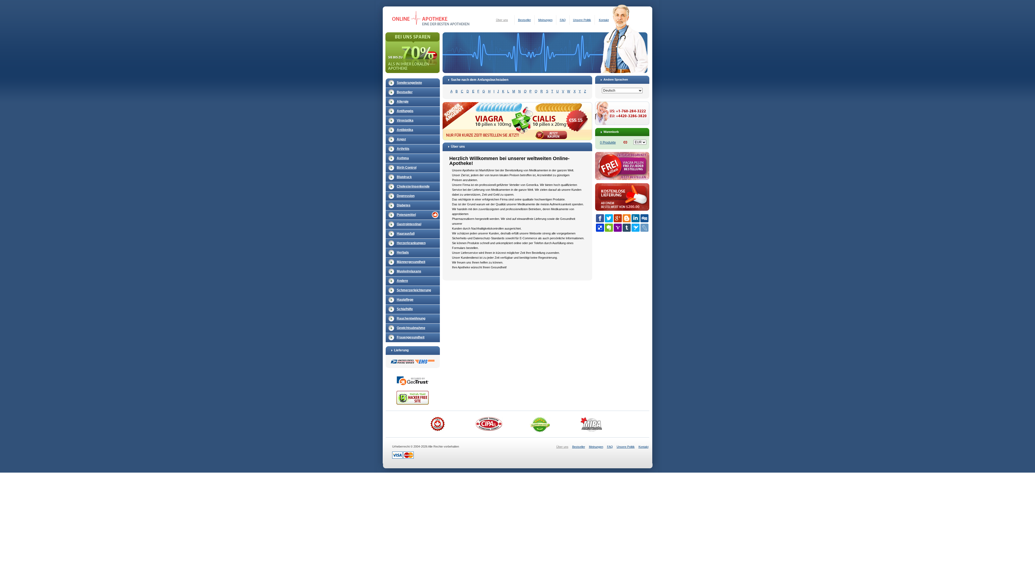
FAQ (563, 20)
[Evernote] (609, 228)
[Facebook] (600, 218)
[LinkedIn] (636, 218)
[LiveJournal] (644, 228)
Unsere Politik (582, 20)
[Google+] (618, 218)
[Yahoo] (618, 228)
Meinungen (545, 20)
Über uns (502, 20)
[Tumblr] (627, 228)
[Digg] (644, 218)
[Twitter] (609, 218)
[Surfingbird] (636, 228)
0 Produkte (608, 142)
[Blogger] (627, 218)
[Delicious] (600, 228)
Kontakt (604, 20)
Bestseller (524, 20)
